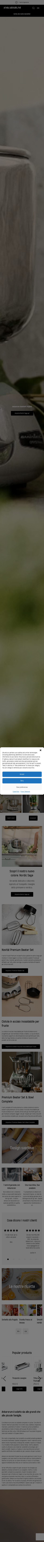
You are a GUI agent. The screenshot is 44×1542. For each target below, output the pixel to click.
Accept (22, 774)
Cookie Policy (16, 791)
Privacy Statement (25, 791)
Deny (22, 781)
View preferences (22, 787)
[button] (40, 750)
